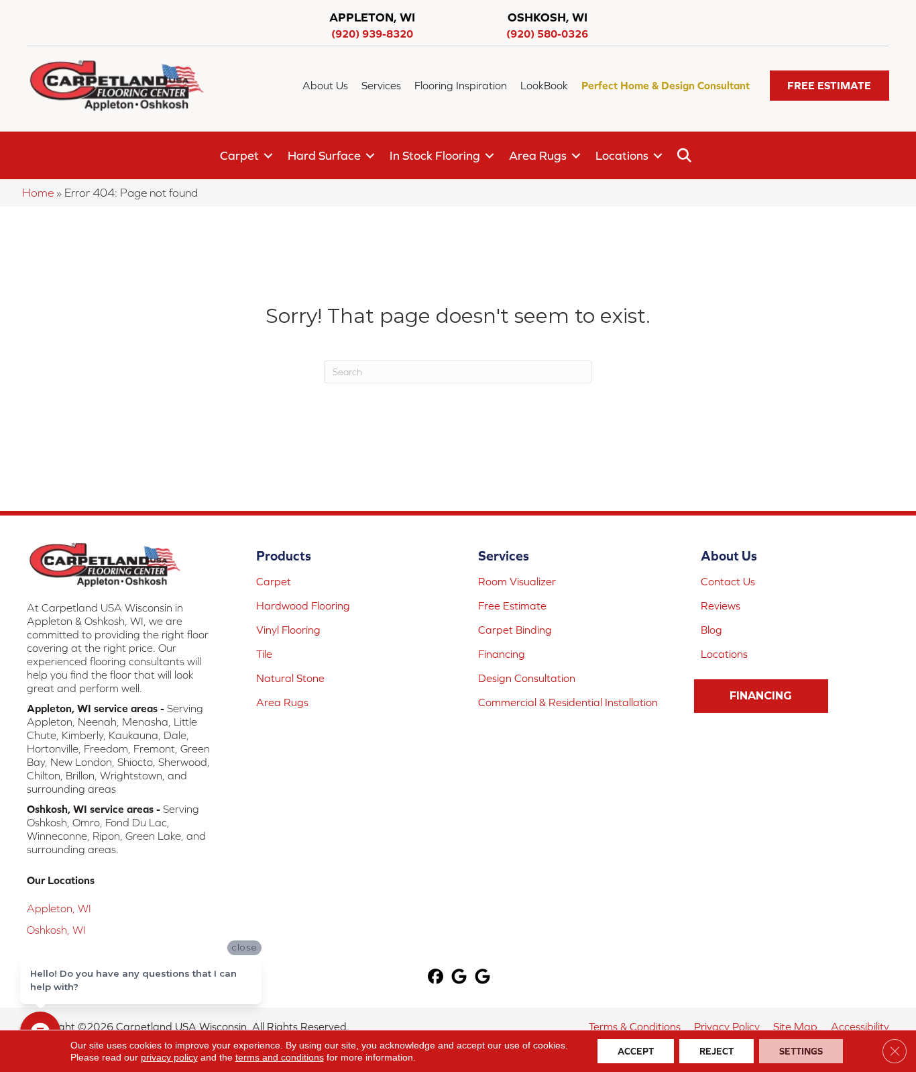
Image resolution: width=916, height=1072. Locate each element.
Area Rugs (538, 155)
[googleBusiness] (459, 977)
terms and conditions (279, 1057)
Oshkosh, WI (56, 930)
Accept (636, 1051)
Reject (716, 1051)
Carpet (239, 155)
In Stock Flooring (435, 155)
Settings (801, 1051)
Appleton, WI (59, 908)
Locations (621, 155)
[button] (829, 85)
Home (38, 192)
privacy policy (169, 1057)
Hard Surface (324, 155)
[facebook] (436, 977)
